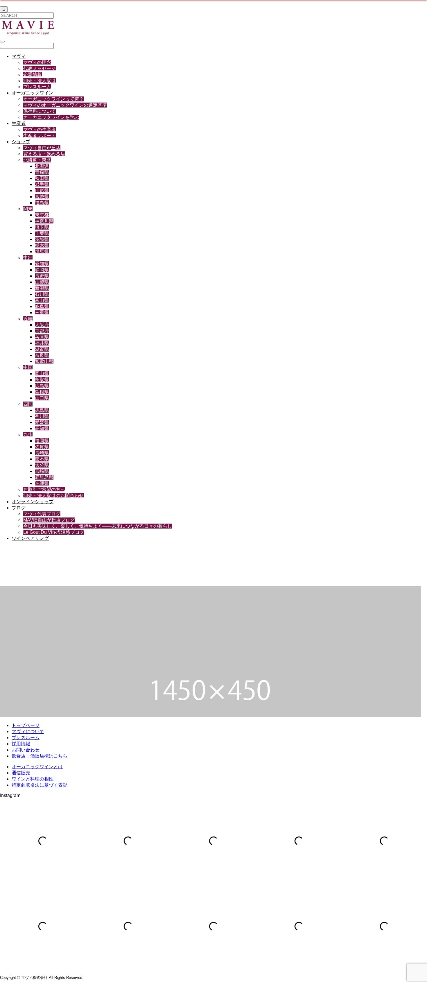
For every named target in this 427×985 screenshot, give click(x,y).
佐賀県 (42, 446)
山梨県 (42, 282)
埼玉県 (42, 227)
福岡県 (42, 440)
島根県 (42, 391)
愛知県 (42, 263)
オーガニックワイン (32, 92)
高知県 (42, 428)
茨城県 (42, 239)
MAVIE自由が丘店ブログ (49, 519)
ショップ (21, 141)
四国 (28, 404)
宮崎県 (42, 471)
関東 (28, 208)
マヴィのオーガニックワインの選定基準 (65, 105)
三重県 (42, 312)
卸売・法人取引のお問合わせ (53, 495)
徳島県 (42, 410)
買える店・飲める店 (44, 153)
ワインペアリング (30, 538)
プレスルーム (37, 86)
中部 (28, 257)
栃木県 (42, 245)
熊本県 (42, 458)
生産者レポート (39, 135)
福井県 (42, 343)
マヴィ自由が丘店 (41, 147)
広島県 (42, 385)
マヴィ (19, 56)
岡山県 (42, 373)
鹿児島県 (44, 477)
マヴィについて (28, 731)
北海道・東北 (37, 159)
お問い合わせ (26, 749)
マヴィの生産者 (39, 129)
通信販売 (21, 772)
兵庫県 (42, 336)
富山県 (42, 300)
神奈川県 (44, 221)
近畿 (28, 318)
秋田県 (42, 178)
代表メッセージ (39, 68)
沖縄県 (42, 483)
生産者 (19, 123)
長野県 (42, 275)
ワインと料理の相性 (32, 778)
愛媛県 (42, 422)
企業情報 (32, 74)
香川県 (42, 416)
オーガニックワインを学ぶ (51, 117)
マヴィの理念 (37, 62)
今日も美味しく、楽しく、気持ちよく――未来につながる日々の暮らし (97, 526)
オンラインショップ (32, 501)
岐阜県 (42, 306)
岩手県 (42, 184)
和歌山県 (44, 361)
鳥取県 (42, 379)
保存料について (39, 111)
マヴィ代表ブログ (41, 513)
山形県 (42, 190)
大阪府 (42, 324)
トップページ (26, 725)
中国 (28, 367)
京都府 (42, 330)
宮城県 (42, 196)
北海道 (42, 166)
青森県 (42, 172)
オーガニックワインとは (37, 766)
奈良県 (42, 355)
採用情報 (21, 743)
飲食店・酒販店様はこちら (39, 755)
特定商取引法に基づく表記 (39, 784)
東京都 (42, 214)
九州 (28, 434)
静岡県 (42, 269)
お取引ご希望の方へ (44, 489)
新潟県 (42, 288)
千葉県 (42, 233)
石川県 (42, 294)
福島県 (42, 202)
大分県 (42, 465)
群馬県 (42, 251)
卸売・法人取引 (39, 80)
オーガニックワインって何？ (53, 98)
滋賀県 (42, 349)
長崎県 (42, 452)
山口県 (42, 397)
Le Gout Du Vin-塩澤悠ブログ (53, 532)
